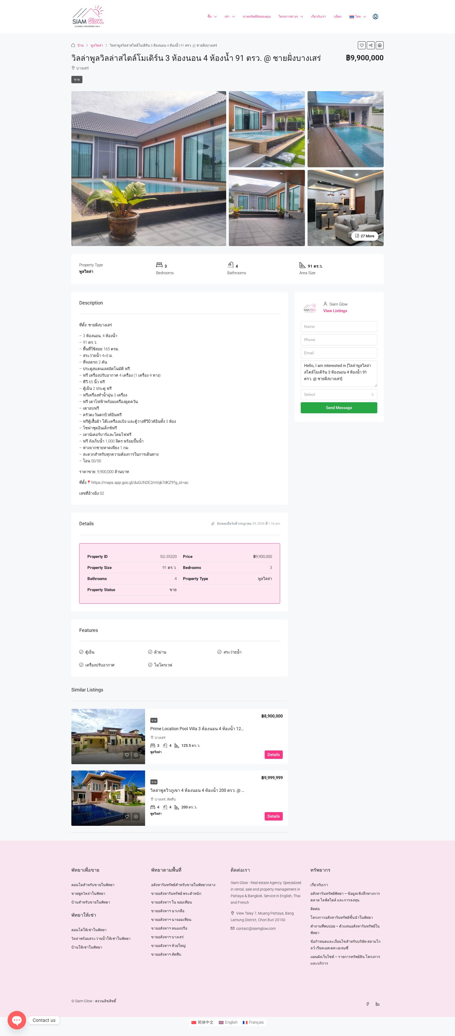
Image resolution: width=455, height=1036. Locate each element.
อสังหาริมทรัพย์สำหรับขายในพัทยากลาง (183, 885)
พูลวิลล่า (97, 45)
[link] (108, 736)
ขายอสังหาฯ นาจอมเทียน (171, 919)
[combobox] (339, 394)
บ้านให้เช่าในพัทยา (86, 947)
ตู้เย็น (89, 652)
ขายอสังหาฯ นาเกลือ (167, 911)
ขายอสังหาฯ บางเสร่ (167, 937)
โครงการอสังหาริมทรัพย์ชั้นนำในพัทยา (341, 917)
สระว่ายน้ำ (232, 652)
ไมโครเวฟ (163, 665)
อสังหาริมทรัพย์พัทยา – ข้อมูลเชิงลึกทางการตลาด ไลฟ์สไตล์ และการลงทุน (345, 896)
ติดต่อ (315, 909)
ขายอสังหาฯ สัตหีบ (166, 954)
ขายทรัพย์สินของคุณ (257, 16)
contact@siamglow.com (256, 928)
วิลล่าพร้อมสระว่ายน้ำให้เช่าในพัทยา (101, 938)
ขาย (77, 79)
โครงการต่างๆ (288, 16)
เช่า (227, 16)
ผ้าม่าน (160, 652)
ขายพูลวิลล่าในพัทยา (88, 893)
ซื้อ (209, 16)
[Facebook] (369, 1004)
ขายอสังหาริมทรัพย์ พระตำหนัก (176, 893)
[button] (362, 45)
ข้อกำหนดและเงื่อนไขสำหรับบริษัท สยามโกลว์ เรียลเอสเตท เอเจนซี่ (345, 944)
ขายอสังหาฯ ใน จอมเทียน (171, 902)
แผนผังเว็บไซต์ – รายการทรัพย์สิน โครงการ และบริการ (345, 960)
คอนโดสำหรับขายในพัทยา (93, 885)
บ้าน (80, 45)
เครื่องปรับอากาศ (100, 665)
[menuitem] (375, 16)
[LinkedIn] (379, 1004)
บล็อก (338, 16)
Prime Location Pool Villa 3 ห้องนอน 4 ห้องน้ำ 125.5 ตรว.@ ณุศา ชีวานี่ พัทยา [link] (221, 728)
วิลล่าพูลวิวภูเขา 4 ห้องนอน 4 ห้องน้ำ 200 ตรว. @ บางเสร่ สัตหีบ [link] (208, 790)
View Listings (335, 310)
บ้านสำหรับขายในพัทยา (90, 902)
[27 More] (346, 207)
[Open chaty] (17, 1020)
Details (274, 754)
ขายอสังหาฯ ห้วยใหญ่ (168, 946)
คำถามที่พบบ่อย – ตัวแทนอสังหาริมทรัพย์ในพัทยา (345, 929)
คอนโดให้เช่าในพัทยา (89, 930)
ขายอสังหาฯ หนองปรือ (169, 928)
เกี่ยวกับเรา (318, 16)
